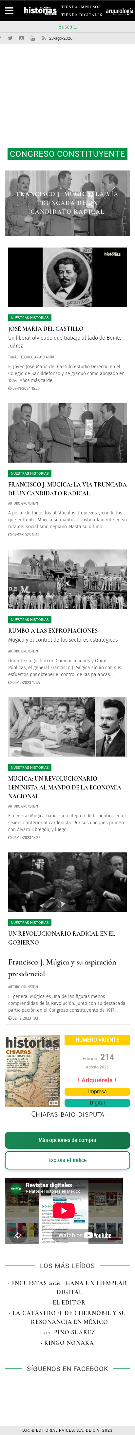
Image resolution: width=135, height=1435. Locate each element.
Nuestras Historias (30, 318)
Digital (97, 1103)
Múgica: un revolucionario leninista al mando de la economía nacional (64, 787)
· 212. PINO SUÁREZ (67, 1332)
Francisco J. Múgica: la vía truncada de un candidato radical (68, 202)
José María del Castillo (46, 328)
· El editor (67, 1302)
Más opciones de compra (67, 1140)
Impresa (97, 1091)
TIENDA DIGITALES (81, 16)
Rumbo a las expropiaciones (53, 630)
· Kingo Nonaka (67, 1342)
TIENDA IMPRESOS (81, 8)
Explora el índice (67, 1160)
